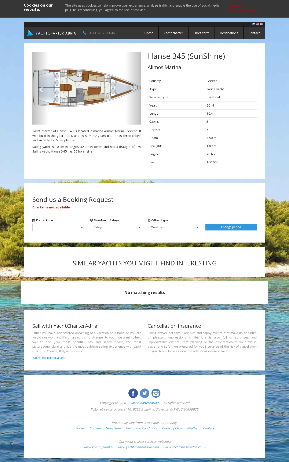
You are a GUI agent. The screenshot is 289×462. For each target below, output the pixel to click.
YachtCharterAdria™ (144, 403)
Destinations (229, 33)
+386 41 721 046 (102, 33)
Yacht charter (173, 33)
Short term (201, 33)
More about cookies (243, 10)
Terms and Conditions (141, 428)
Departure (44, 220)
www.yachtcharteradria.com (138, 447)
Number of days (106, 220)
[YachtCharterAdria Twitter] (145, 393)
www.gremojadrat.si (98, 447)
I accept (236, 5)
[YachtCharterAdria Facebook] (133, 393)
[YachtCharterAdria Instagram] (156, 393)
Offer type (159, 220)
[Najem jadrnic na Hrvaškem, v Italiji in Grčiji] (253, 24)
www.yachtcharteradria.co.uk (184, 447)
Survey (80, 428)
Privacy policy (172, 428)
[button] (40, 88)
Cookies (95, 428)
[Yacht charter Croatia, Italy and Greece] (257, 24)
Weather (192, 428)
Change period (231, 227)
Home (148, 33)
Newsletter (113, 428)
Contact (254, 33)
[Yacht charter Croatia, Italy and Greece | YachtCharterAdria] (51, 32)
